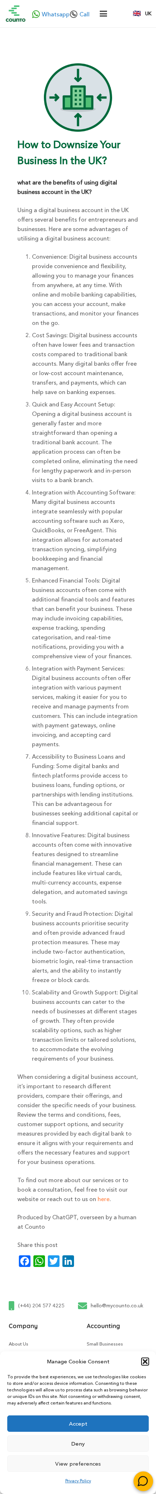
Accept (78, 1423)
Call (81, 14)
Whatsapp (52, 14)
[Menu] (103, 14)
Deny (78, 1443)
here (104, 1199)
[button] (145, 1361)
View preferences (78, 1463)
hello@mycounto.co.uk (117, 1305)
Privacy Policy (78, 1480)
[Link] (15, 13)
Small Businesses (105, 1344)
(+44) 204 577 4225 (41, 1305)
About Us (18, 1344)
